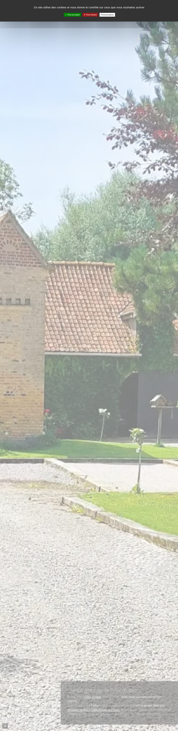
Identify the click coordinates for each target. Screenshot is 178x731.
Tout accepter (73, 15)
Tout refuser (91, 15)
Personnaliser (107, 15)
